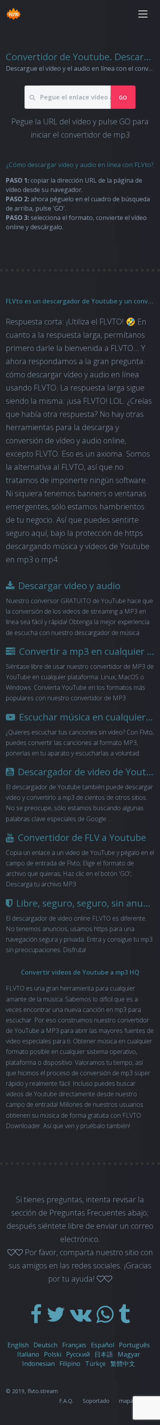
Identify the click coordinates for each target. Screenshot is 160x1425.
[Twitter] (56, 1319)
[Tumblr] (124, 1319)
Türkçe (95, 1363)
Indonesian (38, 1363)
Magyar (129, 1354)
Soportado (96, 1400)
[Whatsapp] (106, 1319)
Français (74, 1345)
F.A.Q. (66, 1400)
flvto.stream (43, 1391)
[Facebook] (37, 1319)
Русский (78, 1354)
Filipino (69, 1363)
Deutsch (45, 1345)
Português (134, 1345)
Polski (52, 1354)
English (18, 1345)
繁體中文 (122, 1363)
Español (102, 1345)
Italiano (28, 1354)
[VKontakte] (81, 1319)
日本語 (103, 1354)
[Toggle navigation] (143, 14)
